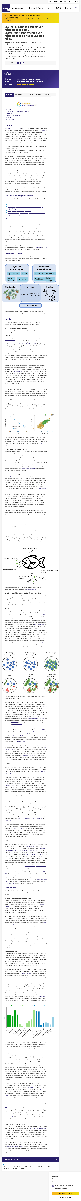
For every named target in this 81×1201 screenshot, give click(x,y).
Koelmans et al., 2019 (12, 850)
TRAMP (45, 247)
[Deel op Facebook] (18, 63)
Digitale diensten (53, 1)
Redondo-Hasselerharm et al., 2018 (36, 718)
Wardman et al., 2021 (41, 1128)
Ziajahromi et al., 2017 (22, 733)
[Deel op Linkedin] (23, 63)
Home (6, 15)
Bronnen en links (20, 94)
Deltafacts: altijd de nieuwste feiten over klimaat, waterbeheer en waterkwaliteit (26, 15)
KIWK (21, 1146)
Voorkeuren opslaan (66, 1197)
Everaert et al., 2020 (9, 1116)
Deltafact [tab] (9, 94)
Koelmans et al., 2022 (40, 614)
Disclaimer (39, 94)
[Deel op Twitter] (20, 63)
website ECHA (41, 1089)
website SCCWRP (30, 1087)
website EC (7, 1095)
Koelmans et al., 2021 (10, 476)
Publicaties (31, 8)
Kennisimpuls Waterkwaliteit (12, 17)
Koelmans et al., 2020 (30, 846)
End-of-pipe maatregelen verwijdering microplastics (19, 211)
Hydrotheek (68, 8)
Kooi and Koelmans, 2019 (11, 397)
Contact (70, 1)
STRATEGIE (9, 113)
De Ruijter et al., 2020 (20, 741)
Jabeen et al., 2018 (40, 729)
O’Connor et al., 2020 (17, 828)
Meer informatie (56, 1182)
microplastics (38, 81)
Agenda (40, 8)
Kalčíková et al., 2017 (30, 731)
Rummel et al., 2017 (22, 818)
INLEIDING (9, 109)
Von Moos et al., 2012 (17, 724)
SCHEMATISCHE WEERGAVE (13, 115)
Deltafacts (58, 8)
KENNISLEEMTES (10, 119)
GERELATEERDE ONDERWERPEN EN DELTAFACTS (19, 111)
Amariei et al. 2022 (9, 820)
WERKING (8, 117)
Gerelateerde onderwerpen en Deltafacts (19, 196)
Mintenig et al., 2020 (10, 340)
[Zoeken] (76, 7)
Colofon (30, 94)
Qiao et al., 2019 (14, 722)
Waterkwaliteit (48, 15)
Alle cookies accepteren (66, 1193)
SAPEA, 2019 (34, 1105)
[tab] (30, 1159)
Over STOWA (63, 1)
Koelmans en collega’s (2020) (38, 642)
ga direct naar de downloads (25, 84)
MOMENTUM (10, 1146)
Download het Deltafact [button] (11, 1159)
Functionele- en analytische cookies (65, 1185)
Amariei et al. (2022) (18, 735)
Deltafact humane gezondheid (28, 468)
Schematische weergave (14, 254)
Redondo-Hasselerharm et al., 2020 (35, 818)
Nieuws (49, 8)
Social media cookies (61, 1188)
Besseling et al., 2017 (14, 924)
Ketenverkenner (38, 247)
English (76, 1)
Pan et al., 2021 (32, 344)
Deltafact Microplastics (13, 205)
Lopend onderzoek (18, 8)
